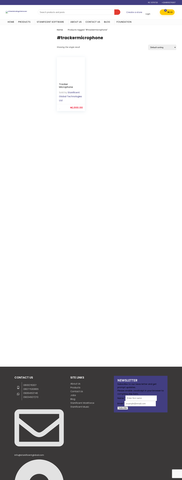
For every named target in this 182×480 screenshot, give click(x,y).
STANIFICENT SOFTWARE (50, 22)
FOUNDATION (123, 22)
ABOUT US (76, 22)
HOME (11, 22)
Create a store (134, 12)
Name (121, 398)
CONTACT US (92, 22)
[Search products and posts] (117, 12)
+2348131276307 (169, 2)
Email (120, 403)
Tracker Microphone (66, 85)
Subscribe (123, 408)
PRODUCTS (24, 22)
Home (60, 29)
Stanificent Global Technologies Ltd (70, 96)
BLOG (107, 22)
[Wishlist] (155, 12)
